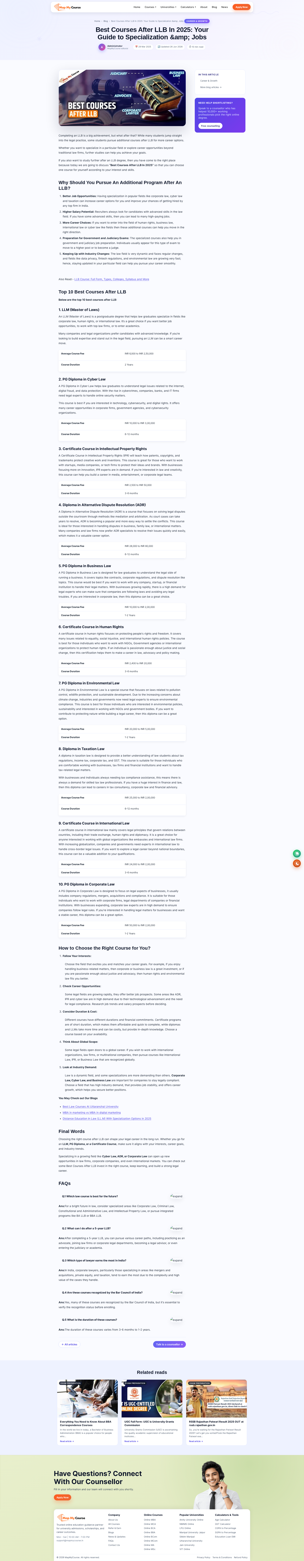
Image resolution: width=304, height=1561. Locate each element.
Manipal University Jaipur (192, 1532)
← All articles (69, 1344)
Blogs (111, 1532)
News (224, 7)
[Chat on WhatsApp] (297, 854)
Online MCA (150, 1524)
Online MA (149, 1545)
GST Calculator (223, 1524)
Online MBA (150, 1519)
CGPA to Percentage (225, 1528)
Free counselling (210, 126)
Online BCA (149, 1528)
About (203, 7)
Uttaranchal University (191, 1541)
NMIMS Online (187, 1524)
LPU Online (185, 1528)
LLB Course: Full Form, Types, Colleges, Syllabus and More (111, 279)
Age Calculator (222, 1519)
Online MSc (149, 1549)
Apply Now (242, 7)
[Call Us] (297, 863)
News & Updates (116, 1536)
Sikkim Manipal (187, 1536)
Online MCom (151, 1541)
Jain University (187, 1545)
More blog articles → (211, 87)
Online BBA (149, 1532)
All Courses (114, 1524)
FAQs (111, 1541)
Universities (168, 7)
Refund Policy (240, 1557)
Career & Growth (208, 80)
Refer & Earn (114, 1528)
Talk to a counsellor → (169, 1344)
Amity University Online (191, 1519)
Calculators (188, 7)
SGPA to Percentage (225, 1532)
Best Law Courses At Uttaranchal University (90, 1106)
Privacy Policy (203, 1557)
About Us (113, 1519)
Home (137, 7)
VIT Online (185, 1549)
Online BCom (150, 1536)
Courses (150, 7)
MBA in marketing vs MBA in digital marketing (92, 1112)
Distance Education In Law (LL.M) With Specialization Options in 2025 (107, 1118)
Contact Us (114, 1545)
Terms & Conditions (222, 1557)
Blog (214, 7)
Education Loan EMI (225, 1536)
